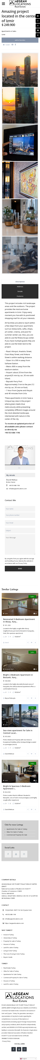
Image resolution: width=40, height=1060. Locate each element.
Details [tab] (20, 291)
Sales (14, 31)
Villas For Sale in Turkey (15, 832)
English (24, 1058)
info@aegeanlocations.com (18, 489)
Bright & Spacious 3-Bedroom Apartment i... (17, 787)
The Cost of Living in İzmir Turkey (14, 954)
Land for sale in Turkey (11, 947)
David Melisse (20, 455)
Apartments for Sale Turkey (12, 974)
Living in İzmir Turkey (10, 951)
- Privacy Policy (6, 1041)
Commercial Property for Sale (17, 835)
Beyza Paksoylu (10, 698)
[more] (21, 633)
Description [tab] (20, 282)
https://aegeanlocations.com (14, 923)
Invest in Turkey (9, 935)
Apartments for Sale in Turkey (17, 829)
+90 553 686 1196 (14, 485)
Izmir (3, 34)
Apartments (6, 31)
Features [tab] (20, 296)
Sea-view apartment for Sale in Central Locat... (17, 731)
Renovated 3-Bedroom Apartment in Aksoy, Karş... (19, 620)
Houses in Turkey (9, 944)
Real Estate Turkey (10, 968)
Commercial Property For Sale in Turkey (15, 978)
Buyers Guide (8, 957)
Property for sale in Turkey (12, 941)
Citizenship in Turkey (10, 938)
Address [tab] (20, 286)
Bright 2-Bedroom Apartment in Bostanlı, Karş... (18, 676)
